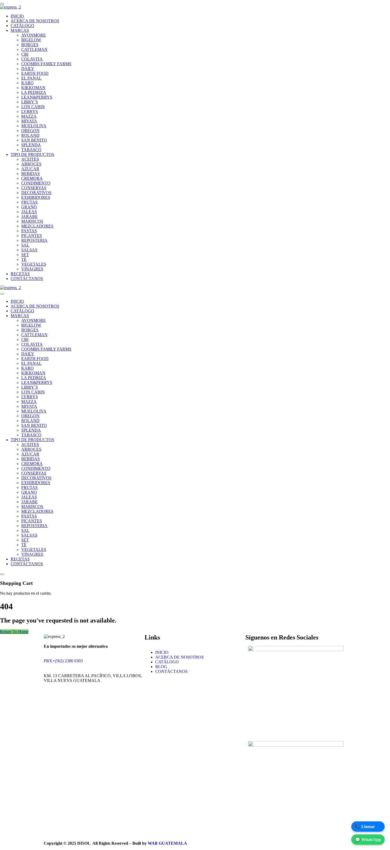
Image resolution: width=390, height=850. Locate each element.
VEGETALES (33, 264)
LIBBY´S (29, 102)
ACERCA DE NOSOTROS (35, 21)
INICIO (17, 16)
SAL (25, 245)
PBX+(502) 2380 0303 (63, 661)
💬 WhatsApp (368, 839)
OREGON (30, 130)
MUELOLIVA (33, 126)
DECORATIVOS (36, 192)
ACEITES (30, 159)
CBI (24, 54)
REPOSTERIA (34, 240)
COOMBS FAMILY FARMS (46, 64)
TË (24, 259)
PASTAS (29, 231)
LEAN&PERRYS (36, 97)
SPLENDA (31, 145)
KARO (27, 83)
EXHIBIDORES (35, 197)
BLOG (161, 666)
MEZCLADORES (37, 226)
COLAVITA (32, 59)
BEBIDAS (30, 173)
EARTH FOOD (35, 73)
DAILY (27, 68)
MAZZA (29, 116)
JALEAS (29, 211)
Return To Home (14, 631)
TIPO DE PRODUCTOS (32, 154)
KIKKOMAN (33, 87)
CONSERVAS (33, 188)
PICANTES (31, 235)
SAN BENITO (34, 140)
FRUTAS (29, 202)
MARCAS (20, 30)
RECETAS (20, 273)
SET (25, 254)
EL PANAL (31, 78)
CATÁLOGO (22, 25)
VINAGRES (32, 269)
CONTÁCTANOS (27, 278)
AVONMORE (33, 35)
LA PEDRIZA (33, 92)
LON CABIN (33, 106)
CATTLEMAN (34, 49)
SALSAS (29, 250)
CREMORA (32, 178)
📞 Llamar (365, 826)
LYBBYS (29, 111)
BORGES (29, 44)
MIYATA (29, 121)
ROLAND (30, 135)
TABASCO (31, 149)
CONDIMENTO (35, 183)
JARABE (29, 216)
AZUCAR (30, 169)
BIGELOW (31, 40)
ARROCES (31, 164)
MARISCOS (32, 221)
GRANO (29, 207)
